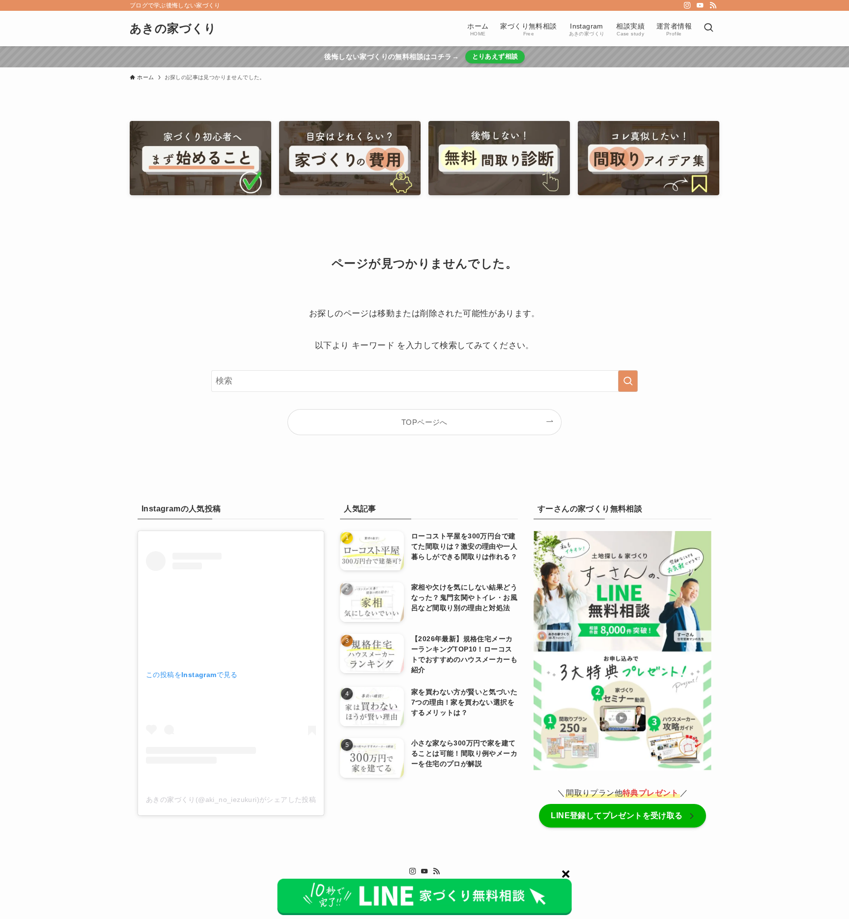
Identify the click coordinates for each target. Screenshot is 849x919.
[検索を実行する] (628, 381)
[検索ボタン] (708, 28)
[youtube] (700, 5)
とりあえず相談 (495, 56)
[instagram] (687, 5)
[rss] (713, 5)
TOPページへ (424, 422)
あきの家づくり (173, 28)
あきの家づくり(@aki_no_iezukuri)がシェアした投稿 (231, 799)
